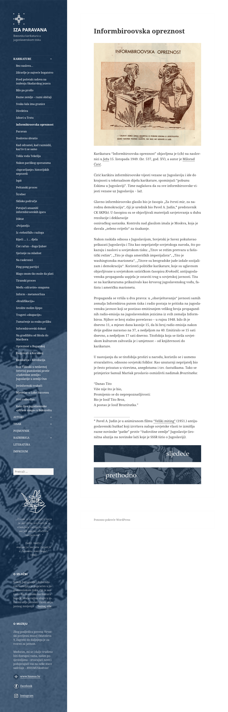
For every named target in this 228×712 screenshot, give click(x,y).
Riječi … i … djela (27, 239)
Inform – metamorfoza (30, 294)
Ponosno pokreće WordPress (112, 520)
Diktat (20, 219)
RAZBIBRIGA (21, 438)
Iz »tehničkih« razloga (30, 232)
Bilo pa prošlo (24, 90)
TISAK (17, 424)
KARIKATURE (22, 59)
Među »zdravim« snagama (32, 287)
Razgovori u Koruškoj (29, 353)
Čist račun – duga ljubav (31, 246)
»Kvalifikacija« (25, 301)
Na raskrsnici (24, 260)
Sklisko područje (26, 201)
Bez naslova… (24, 66)
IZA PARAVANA (30, 30)
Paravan (21, 131)
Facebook (26, 686)
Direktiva (22, 111)
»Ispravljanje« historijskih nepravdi (32, 172)
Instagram (26, 695)
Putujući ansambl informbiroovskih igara (31, 210)
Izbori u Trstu (25, 118)
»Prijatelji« (23, 226)
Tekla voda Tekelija (28, 156)
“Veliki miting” (164, 421)
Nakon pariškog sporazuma (33, 163)
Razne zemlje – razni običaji (34, 97)
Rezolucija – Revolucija (30, 360)
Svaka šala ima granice (30, 104)
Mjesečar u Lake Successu (32, 392)
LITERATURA (21, 444)
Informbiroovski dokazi (31, 328)
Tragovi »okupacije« (29, 315)
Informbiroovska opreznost (34, 124)
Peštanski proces (26, 187)
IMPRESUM (20, 451)
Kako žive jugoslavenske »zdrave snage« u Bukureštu (34, 408)
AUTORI (18, 417)
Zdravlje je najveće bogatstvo (34, 72)
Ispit (19, 180)
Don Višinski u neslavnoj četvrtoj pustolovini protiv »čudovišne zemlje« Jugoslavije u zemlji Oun (32, 373)
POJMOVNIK (21, 431)
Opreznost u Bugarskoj (30, 346)
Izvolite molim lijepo (29, 308)
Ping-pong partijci (27, 267)
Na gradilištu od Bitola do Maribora (32, 337)
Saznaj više (45, 606)
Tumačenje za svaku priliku (33, 321)
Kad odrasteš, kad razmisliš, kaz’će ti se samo (33, 147)
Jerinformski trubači (29, 386)
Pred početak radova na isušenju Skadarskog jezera (33, 81)
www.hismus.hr (30, 676)
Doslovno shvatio (27, 138)
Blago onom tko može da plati (34, 274)
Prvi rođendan (25, 399)
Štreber (21, 194)
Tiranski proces (26, 280)
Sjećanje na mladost (28, 253)
